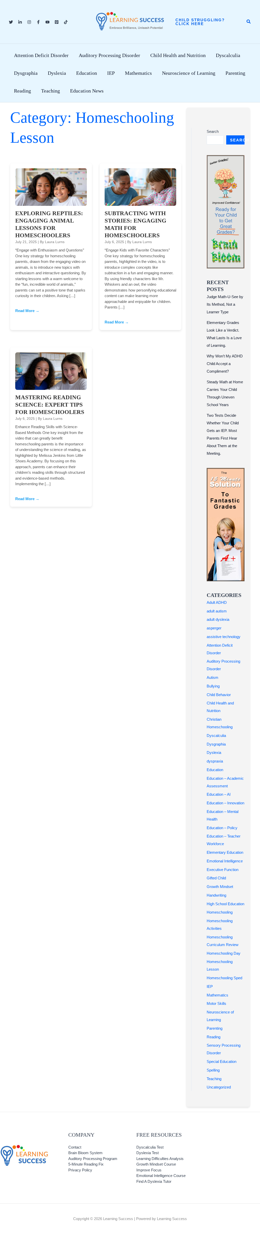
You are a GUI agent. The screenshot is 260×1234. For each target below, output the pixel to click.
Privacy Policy (80, 1170)
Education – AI (219, 794)
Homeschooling (220, 912)
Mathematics (138, 73)
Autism (212, 677)
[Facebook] (38, 22)
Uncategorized (219, 1087)
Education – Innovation (225, 803)
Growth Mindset (220, 886)
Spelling (213, 1070)
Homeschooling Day (223, 953)
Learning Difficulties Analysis (160, 1158)
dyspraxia (215, 761)
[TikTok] (66, 22)
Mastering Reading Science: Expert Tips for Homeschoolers (49, 404)
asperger (214, 628)
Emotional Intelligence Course (161, 1175)
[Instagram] (29, 22)
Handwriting (216, 895)
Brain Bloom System (85, 1153)
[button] (205, 22)
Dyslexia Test (147, 1153)
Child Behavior (219, 695)
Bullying (213, 686)
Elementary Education (225, 852)
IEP (111, 73)
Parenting (235, 73)
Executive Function (222, 869)
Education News (87, 91)
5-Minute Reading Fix (86, 1164)
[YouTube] (47, 22)
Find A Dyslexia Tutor (153, 1181)
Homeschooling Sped (224, 978)
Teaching (50, 91)
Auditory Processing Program (92, 1158)
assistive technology (223, 636)
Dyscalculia (228, 55)
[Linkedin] (20, 22)
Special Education (221, 1061)
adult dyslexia (218, 619)
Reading (22, 91)
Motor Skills (216, 1003)
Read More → (27, 311)
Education (86, 73)
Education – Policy (222, 828)
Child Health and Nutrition (178, 55)
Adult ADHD (217, 602)
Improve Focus (148, 1170)
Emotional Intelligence (225, 861)
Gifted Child (216, 878)
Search (213, 131)
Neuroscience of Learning (188, 73)
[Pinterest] (57, 22)
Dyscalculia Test (150, 1147)
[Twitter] (11, 22)
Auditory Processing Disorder (109, 55)
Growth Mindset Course (156, 1164)
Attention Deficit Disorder (41, 55)
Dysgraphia (26, 73)
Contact (74, 1147)
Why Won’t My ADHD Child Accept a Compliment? (225, 363)
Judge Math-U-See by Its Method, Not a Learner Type (225, 304)
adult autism (217, 611)
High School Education (225, 904)
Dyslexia (57, 73)
